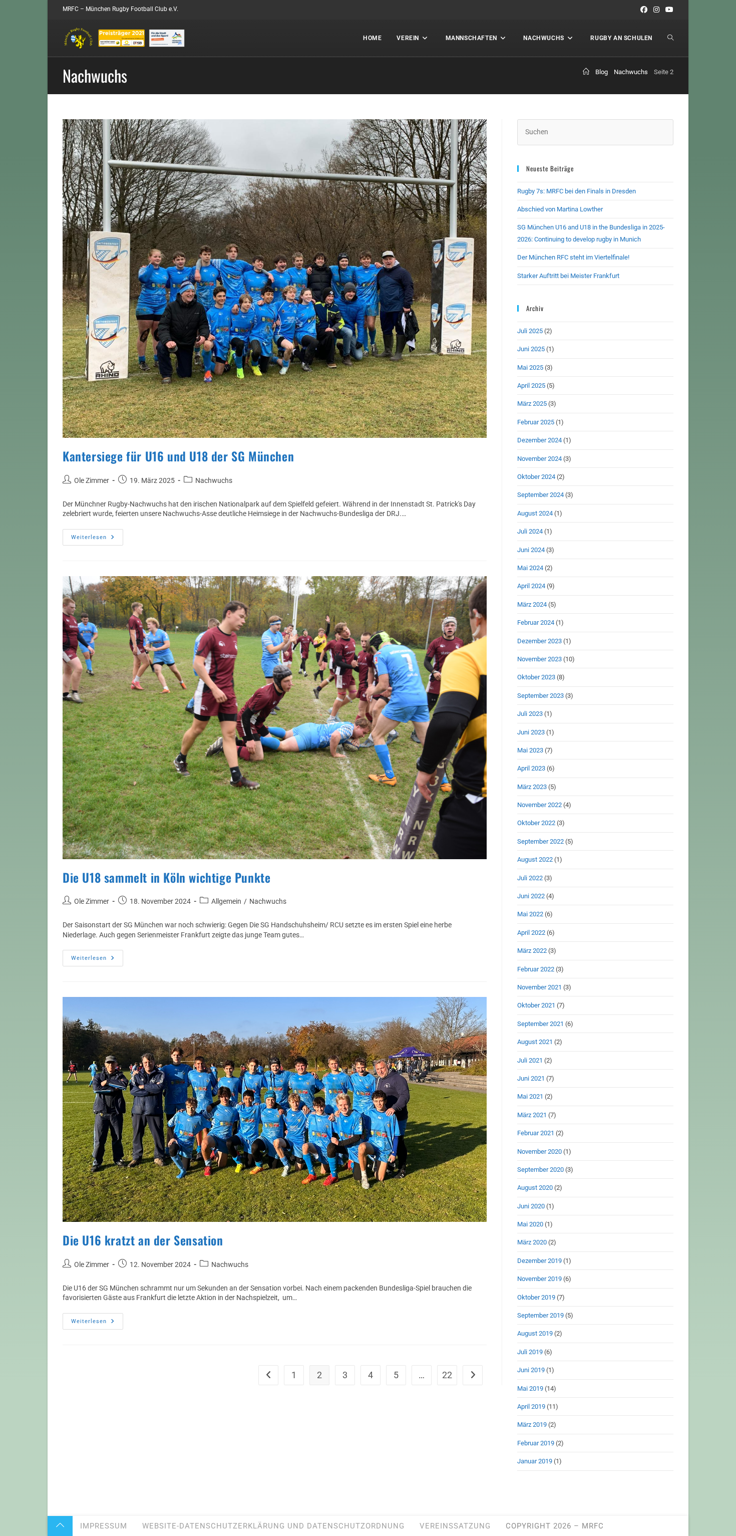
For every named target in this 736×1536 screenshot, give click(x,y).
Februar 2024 (535, 622)
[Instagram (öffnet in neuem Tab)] (656, 10)
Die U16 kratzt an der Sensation (143, 1240)
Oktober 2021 (536, 1005)
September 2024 (540, 494)
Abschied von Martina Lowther (560, 209)
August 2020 (535, 1187)
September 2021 (540, 1024)
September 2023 (540, 695)
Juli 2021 (530, 1060)
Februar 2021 (535, 1133)
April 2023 (531, 768)
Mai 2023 (530, 750)
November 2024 (539, 458)
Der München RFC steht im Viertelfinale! (573, 257)
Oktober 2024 (536, 476)
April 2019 (531, 1406)
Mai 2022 (530, 914)
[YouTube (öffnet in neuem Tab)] (667, 10)
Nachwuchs (213, 480)
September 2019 (540, 1315)
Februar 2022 (535, 969)
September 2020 (540, 1169)
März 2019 (532, 1424)
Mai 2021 (530, 1096)
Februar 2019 (535, 1443)
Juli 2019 (530, 1352)
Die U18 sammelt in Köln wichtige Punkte (166, 877)
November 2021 (539, 987)
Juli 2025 (530, 331)
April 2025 (531, 385)
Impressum (103, 1525)
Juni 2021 (531, 1078)
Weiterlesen (97, 540)
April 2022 (531, 932)
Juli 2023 (530, 713)
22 (447, 1375)
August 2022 (535, 859)
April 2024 (531, 586)
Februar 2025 (535, 422)
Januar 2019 (534, 1461)
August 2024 (535, 513)
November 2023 (539, 659)
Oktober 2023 (536, 677)
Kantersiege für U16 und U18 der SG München (178, 456)
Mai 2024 (530, 568)
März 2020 (532, 1242)
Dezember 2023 (539, 641)
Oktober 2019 (536, 1297)
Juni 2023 (531, 732)
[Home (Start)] (586, 72)
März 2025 (532, 403)
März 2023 (532, 787)
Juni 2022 (531, 896)
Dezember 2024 (539, 440)
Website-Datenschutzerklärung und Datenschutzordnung (273, 1525)
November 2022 (539, 805)
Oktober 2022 (536, 823)
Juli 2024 (530, 531)
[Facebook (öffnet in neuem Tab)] (643, 10)
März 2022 (532, 950)
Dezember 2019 (539, 1260)
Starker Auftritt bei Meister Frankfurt (568, 276)
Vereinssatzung (455, 1525)
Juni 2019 (531, 1370)
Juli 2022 (530, 878)
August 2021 (535, 1042)
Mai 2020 (530, 1224)
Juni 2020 (531, 1206)
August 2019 (535, 1333)
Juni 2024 (531, 550)
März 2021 (532, 1115)
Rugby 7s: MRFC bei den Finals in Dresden (576, 191)
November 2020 (539, 1151)
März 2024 (532, 604)
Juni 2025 (531, 349)
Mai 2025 (530, 367)
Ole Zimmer (91, 480)
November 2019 (539, 1279)
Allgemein (226, 901)
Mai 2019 (530, 1388)
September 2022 (540, 841)
